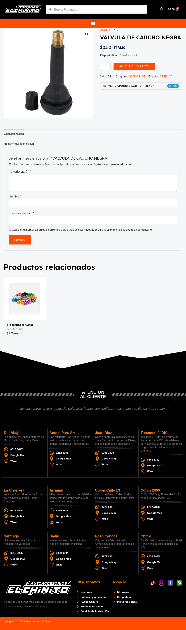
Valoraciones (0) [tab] (14, 133)
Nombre (15, 196)
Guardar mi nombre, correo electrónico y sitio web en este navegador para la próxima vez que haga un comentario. (82, 229)
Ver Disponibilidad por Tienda (140, 85)
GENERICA (165, 76)
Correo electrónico (21, 213)
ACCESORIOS (109, 29)
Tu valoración (20, 171)
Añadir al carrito (134, 66)
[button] (93, 23)
